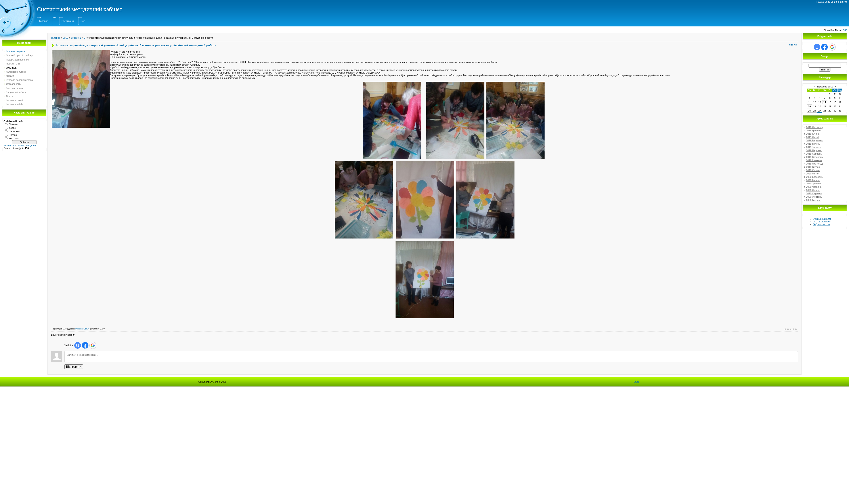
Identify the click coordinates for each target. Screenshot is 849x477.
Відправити (73, 366)
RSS (845, 30)
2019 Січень (813, 133)
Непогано (14, 131)
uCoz (637, 381)
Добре (12, 128)
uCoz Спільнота (821, 221)
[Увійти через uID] (77, 345)
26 (814, 110)
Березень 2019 (824, 86)
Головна (43, 21)
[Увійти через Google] (92, 345)
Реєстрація (67, 21)
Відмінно (13, 124)
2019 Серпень (814, 153)
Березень (76, 37)
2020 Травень (813, 183)
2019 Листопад (814, 163)
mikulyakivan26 (82, 329)
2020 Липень (813, 190)
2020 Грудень (813, 200)
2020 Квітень (813, 180)
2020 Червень (814, 187)
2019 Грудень (813, 167)
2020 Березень (814, 177)
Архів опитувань (27, 145)
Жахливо (14, 138)
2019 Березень (814, 140)
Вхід (82, 21)
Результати (10, 145)
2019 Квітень (813, 143)
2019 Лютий (812, 137)
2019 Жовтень (814, 160)
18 (809, 106)
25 (809, 110)
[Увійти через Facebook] (85, 345)
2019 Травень (813, 147)
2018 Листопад (814, 127)
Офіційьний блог (822, 219)
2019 (65, 37)
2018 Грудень (813, 130)
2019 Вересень (814, 157)
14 (824, 102)
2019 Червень (814, 150)
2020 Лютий (812, 173)
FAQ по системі (821, 224)
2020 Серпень (814, 193)
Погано (13, 135)
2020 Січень (813, 170)
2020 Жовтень (814, 196)
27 (85, 37)
